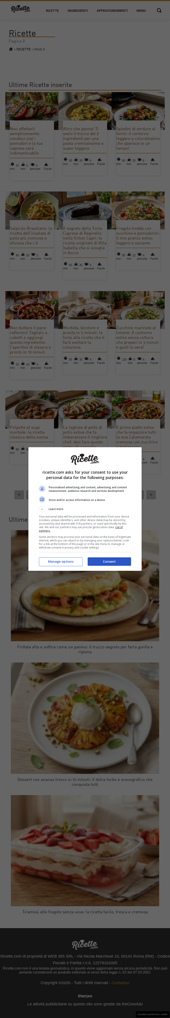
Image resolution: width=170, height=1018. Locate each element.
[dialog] (85, 509)
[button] (85, 509)
